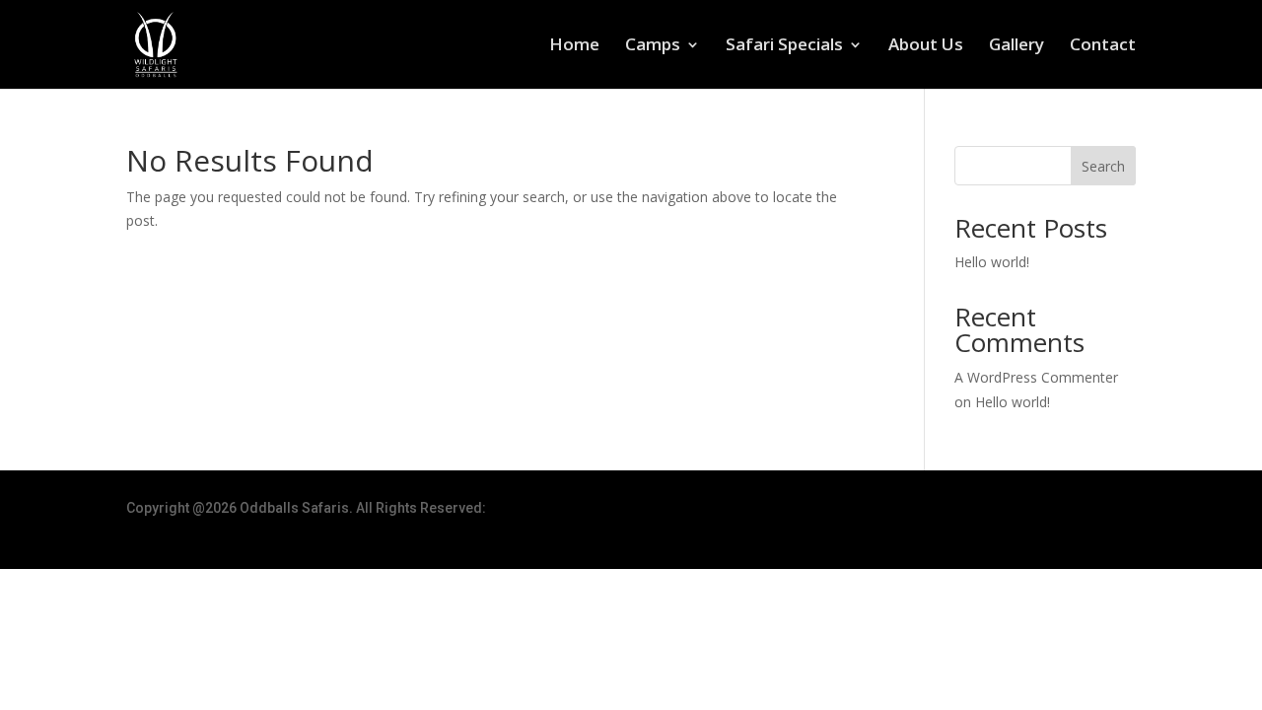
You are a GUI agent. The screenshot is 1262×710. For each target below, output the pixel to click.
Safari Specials (784, 46)
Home (574, 46)
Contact (1103, 46)
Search (1103, 166)
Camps (652, 46)
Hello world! (991, 261)
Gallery (1016, 46)
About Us (925, 46)
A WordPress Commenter (1036, 377)
